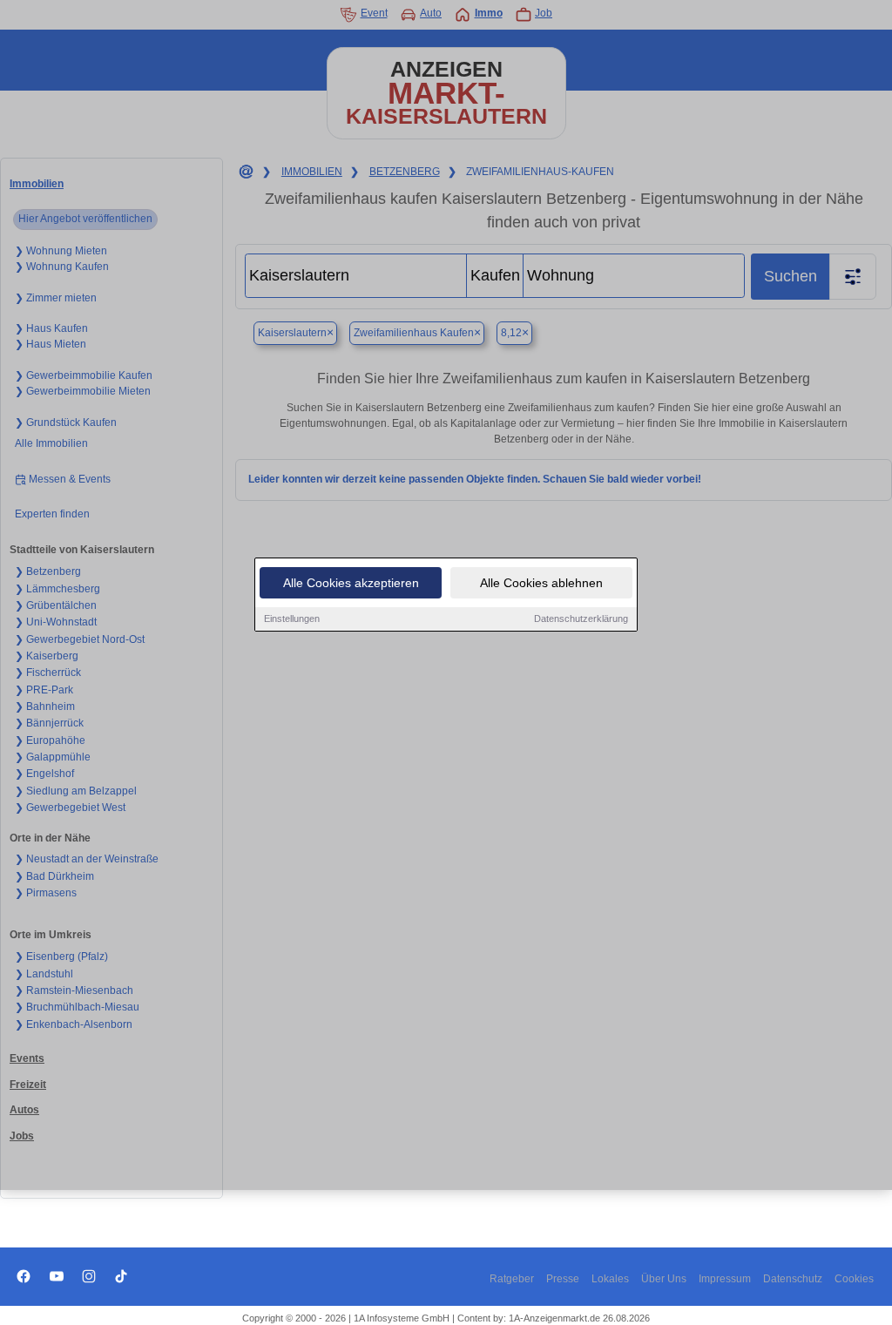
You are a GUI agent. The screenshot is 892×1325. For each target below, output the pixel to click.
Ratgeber (512, 1279)
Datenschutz (792, 1279)
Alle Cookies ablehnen (541, 583)
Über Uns (663, 1279)
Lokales (610, 1279)
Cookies (854, 1279)
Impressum (725, 1279)
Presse (562, 1279)
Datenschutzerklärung (581, 618)
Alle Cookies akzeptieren (351, 583)
